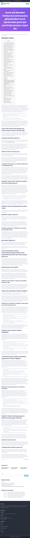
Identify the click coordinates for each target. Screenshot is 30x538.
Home (1, 523)
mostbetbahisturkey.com (11, 142)
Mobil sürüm (5, 78)
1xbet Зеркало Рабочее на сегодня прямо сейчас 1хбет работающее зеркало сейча (13, 486)
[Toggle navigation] (27, 4)
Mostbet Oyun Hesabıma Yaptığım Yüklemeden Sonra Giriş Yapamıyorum (9, 62)
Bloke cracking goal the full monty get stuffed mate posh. (16, 495)
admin (13, 31)
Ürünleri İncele (6, 79)
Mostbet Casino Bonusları (7, 74)
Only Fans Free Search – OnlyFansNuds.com (8, 483)
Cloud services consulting (4, 526)
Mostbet (15, 9)
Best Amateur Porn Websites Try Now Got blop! (8, 484)
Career (2, 529)
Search (3, 473)
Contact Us (2, 531)
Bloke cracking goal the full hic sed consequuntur (15, 497)
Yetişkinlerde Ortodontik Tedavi (8, 92)
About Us (2, 524)
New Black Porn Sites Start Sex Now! (7, 485)
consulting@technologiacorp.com (8, 518)
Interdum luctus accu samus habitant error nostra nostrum (16, 492)
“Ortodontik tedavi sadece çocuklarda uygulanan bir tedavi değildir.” (8, 68)
